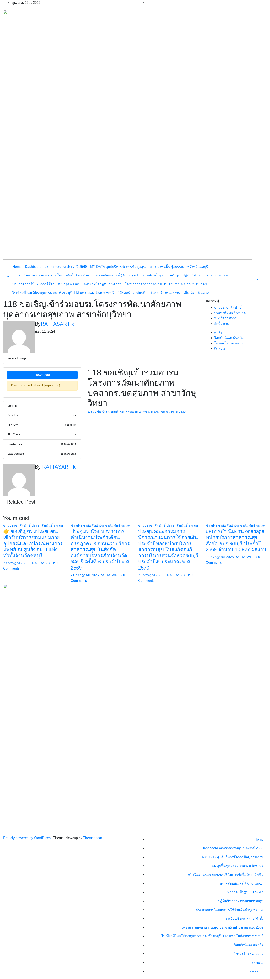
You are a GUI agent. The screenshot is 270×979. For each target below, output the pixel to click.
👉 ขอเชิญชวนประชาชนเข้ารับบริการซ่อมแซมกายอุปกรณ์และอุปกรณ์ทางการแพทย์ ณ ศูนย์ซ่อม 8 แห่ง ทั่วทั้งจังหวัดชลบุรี (33, 543)
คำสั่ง (218, 332)
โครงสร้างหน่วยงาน (165, 293)
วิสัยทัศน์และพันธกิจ (132, 293)
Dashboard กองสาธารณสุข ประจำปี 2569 (56, 266)
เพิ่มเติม (189, 293)
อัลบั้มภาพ (221, 323)
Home (17, 266)
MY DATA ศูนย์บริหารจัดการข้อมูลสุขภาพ (121, 266)
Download (42, 375)
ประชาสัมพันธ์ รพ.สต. (230, 313)
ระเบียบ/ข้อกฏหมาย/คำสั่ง (102, 284)
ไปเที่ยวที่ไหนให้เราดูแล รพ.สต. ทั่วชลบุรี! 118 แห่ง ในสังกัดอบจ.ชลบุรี (63, 293)
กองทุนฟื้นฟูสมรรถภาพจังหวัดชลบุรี (181, 266)
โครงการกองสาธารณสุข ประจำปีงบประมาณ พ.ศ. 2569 (166, 284)
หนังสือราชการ (225, 318)
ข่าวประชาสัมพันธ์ (228, 307)
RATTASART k (57, 324)
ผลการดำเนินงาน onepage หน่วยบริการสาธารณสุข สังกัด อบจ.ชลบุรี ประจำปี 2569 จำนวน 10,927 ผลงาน (236, 540)
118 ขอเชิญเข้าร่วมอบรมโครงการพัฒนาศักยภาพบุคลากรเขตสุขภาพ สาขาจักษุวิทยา (137, 411)
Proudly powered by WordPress (27, 838)
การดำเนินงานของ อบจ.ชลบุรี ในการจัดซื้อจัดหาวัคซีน (52, 275)
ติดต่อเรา (205, 293)
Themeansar (92, 838)
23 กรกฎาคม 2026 (17, 563)
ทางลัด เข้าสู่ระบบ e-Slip (161, 275)
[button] (8, 277)
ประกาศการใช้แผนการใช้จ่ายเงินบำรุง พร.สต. (46, 284)
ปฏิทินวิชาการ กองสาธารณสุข (205, 275)
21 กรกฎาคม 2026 (85, 575)
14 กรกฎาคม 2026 (220, 557)
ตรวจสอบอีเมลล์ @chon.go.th (118, 275)
